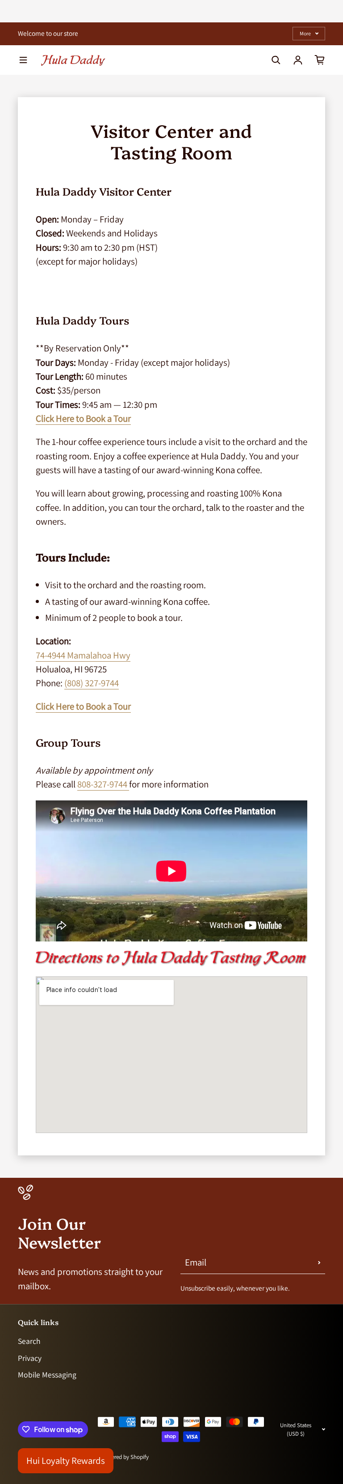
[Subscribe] (319, 1263)
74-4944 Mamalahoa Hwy (83, 655)
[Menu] (23, 60)
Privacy (30, 1358)
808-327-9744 (103, 784)
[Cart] (319, 60)
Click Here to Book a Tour (83, 418)
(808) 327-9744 (91, 683)
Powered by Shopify (125, 1457)
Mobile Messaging (47, 1374)
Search (29, 1341)
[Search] (276, 60)
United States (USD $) (295, 1429)
